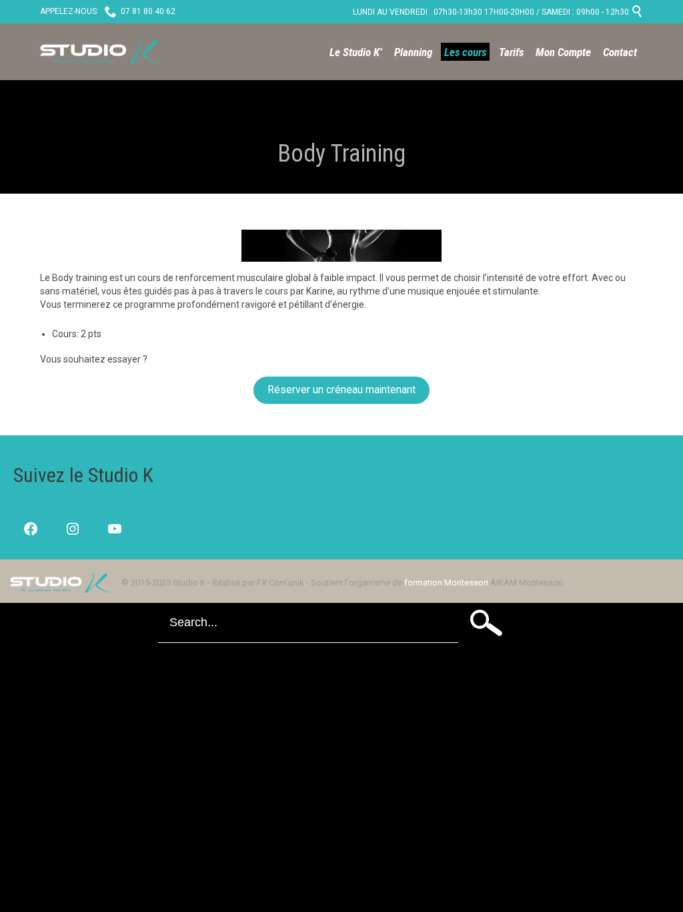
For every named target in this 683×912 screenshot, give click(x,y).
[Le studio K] (101, 51)
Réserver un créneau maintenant (341, 389)
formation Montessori (446, 583)
